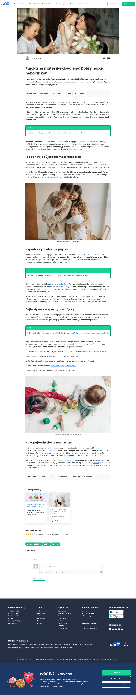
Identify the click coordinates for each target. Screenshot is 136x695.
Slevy (41, 648)
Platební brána (13, 648)
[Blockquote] (57, 572)
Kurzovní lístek (62, 623)
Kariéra (39, 616)
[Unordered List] (54, 572)
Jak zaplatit (23, 644)
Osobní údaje (62, 618)
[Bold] (41, 572)
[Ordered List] (51, 572)
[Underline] (46, 572)
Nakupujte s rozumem (51, 648)
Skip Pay (55, 544)
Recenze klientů (13, 644)
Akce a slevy (46, 4)
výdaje (75, 344)
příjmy (50, 448)
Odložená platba (13, 611)
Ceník (60, 616)
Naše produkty (19, 4)
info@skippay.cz (92, 629)
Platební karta (12, 623)
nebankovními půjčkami (36, 320)
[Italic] (44, 572)
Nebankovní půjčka (34, 544)
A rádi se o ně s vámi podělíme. (74, 133)
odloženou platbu (92, 254)
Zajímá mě (83, 4)
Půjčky (21, 648)
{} (64, 572)
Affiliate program (87, 616)
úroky (93, 299)
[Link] (62, 572)
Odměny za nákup (14, 621)
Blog (38, 621)
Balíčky (10, 618)
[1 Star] (26, 534)
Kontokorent (49, 644)
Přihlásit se (114, 4)
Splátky (26, 648)
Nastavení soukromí (66, 648)
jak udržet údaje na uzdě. (76, 275)
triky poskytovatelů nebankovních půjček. (91, 333)
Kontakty (61, 626)
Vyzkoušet (128, 4)
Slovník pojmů (34, 648)
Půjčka (46, 544)
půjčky (96, 463)
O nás (72, 4)
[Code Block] (59, 572)
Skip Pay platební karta (59, 284)
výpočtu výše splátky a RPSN (94, 351)
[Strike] (49, 572)
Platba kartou (79, 644)
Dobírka (41, 644)
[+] (67, 572)
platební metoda (39, 257)
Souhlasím (116, 673)
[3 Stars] (30, 534)
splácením (66, 460)
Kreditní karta (58, 644)
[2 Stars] (28, 534)
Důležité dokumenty (64, 613)
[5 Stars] (34, 534)
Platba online (89, 644)
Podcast (39, 623)
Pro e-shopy (60, 4)
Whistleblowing (62, 628)
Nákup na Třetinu (13, 613)
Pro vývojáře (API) (88, 613)
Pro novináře (41, 618)
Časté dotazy (62, 611)
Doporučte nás (33, 644)
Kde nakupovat (34, 4)
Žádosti (60, 621)
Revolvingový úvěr (14, 616)
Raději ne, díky (116, 679)
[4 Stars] (32, 534)
